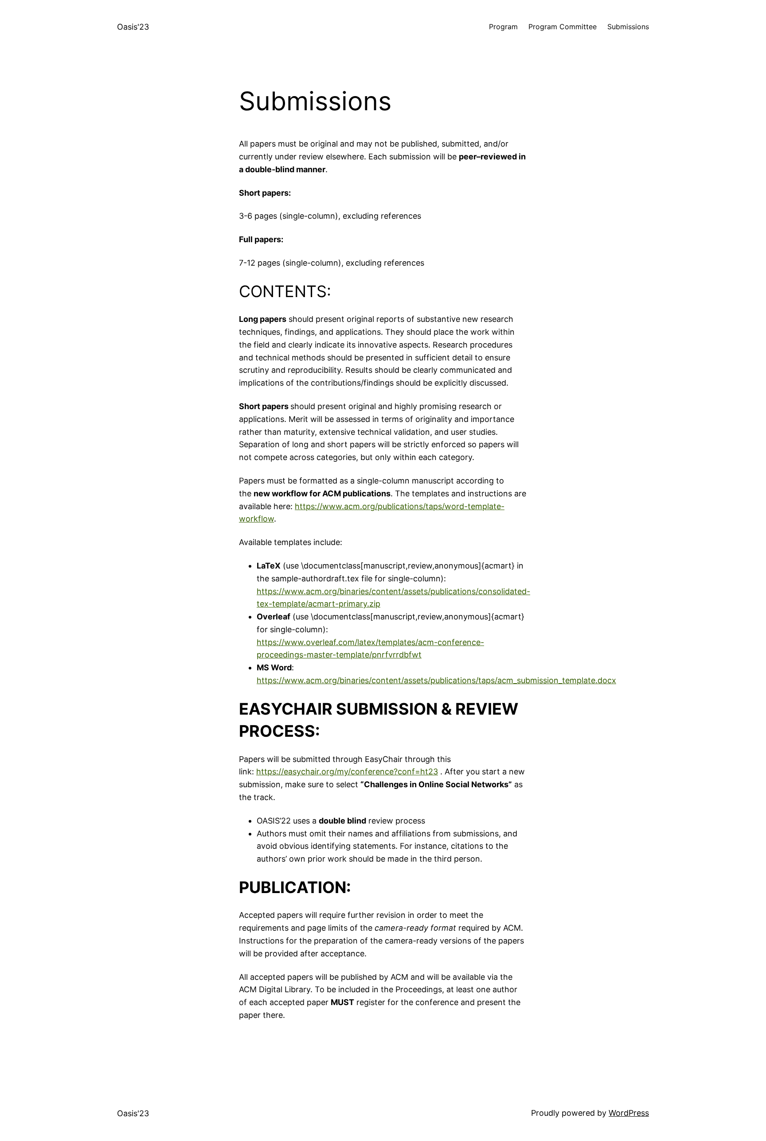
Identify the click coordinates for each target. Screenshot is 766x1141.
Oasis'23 (133, 26)
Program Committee (562, 26)
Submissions (628, 26)
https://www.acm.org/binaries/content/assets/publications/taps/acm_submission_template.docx (436, 680)
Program (503, 26)
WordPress (629, 1113)
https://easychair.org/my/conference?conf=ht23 (347, 771)
